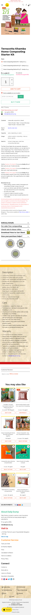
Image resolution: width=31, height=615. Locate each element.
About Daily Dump (22, 590)
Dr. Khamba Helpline (6, 546)
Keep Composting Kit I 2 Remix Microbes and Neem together (22, 491)
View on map (4, 536)
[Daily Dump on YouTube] (7, 579)
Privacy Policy (4, 558)
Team (12, 596)
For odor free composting (11, 226)
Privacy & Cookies (15, 612)
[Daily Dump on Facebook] (4, 579)
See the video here (12, 128)
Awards (21, 593)
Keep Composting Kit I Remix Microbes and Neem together (8, 434)
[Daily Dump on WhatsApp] (13, 579)
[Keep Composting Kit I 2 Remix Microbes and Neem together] (23, 480)
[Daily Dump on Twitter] (9, 579)
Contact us (4, 567)
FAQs (2, 549)
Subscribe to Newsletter (7, 576)
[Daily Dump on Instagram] (2, 579)
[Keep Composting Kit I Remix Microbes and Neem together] (8, 424)
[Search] (23, 5)
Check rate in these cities (11, 229)
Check (20, 96)
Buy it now (15, 102)
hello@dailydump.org (10, 114)
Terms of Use (15, 609)
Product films (6, 587)
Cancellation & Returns (7, 552)
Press (4, 593)
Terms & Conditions (6, 555)
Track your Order (5, 543)
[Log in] (26, 5)
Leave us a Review (6, 573)
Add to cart (15, 89)
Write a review (14, 374)
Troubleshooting (7, 590)
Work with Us (4, 570)
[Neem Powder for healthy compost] (23, 452)
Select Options (23, 441)
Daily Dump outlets (24, 212)
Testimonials (21, 587)
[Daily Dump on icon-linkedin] (11, 579)
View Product (23, 412)
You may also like (15, 384)
